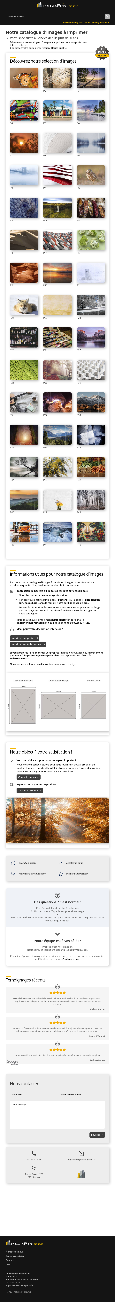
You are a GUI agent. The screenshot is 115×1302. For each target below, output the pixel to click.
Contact (10, 1260)
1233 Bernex (33, 1177)
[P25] (24, 346)
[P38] (57, 476)
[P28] (24, 379)
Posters (62, 599)
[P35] (57, 444)
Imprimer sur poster (23, 638)
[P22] (24, 314)
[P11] (57, 184)
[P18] (91, 249)
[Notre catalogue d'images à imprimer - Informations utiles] (57, 730)
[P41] (57, 509)
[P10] (24, 184)
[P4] (24, 119)
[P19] (24, 282)
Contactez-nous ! (71, 959)
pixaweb (27, 1291)
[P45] (91, 541)
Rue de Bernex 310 (34, 1174)
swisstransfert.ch (20, 658)
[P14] (57, 217)
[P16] (24, 249)
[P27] (91, 346)
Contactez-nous (27, 777)
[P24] (91, 314)
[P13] (24, 217)
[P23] (57, 314)
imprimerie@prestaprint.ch (33, 622)
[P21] (91, 282)
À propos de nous (14, 1251)
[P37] (24, 476)
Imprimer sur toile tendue (26, 644)
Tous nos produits (28, 790)
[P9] (91, 152)
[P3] (91, 87)
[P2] (57, 87)
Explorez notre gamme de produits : (37, 784)
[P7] (24, 152)
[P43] (24, 541)
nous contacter (61, 619)
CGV (8, 1264)
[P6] (91, 119)
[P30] (91, 379)
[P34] (24, 444)
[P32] (57, 411)
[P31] (24, 411)
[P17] (57, 249)
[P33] (91, 411)
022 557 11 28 (81, 622)
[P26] (57, 346)
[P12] (91, 184)
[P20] (57, 282)
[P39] (91, 476)
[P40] (24, 509)
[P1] (24, 87)
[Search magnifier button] (107, 16)
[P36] (91, 444)
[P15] (91, 217)
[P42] (91, 509)
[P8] (57, 152)
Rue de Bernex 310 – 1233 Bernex (23, 1279)
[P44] (57, 541)
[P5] (57, 119)
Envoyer (95, 1134)
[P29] (57, 379)
